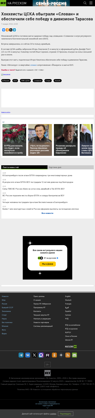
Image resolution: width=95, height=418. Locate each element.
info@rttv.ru (54, 386)
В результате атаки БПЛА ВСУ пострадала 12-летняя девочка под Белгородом (37, 182)
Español (68, 311)
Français (68, 304)
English (68, 296)
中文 (67, 319)
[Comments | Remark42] (47, 98)
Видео (4, 333)
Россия (4, 304)
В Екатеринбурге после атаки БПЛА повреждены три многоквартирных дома (37, 175)
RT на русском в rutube (47, 355)
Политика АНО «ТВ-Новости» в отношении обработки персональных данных (47, 389)
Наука (4, 318)
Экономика (6, 311)
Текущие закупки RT (41, 315)
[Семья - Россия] (51, 3)
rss (67, 355)
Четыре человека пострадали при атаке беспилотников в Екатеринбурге (35, 202)
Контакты (37, 311)
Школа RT (69, 340)
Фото (4, 330)
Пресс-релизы (39, 296)
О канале (37, 300)
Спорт (48, 80)
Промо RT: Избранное (42, 304)
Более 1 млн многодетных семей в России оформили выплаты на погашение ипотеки (40, 209)
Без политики (7, 322)
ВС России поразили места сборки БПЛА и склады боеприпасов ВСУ (33, 195)
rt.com (18, 381)
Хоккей (57, 80)
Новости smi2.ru (5, 112)
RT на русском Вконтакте (27, 355)
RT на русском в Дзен (61, 355)
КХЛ (15, 80)
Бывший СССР (7, 307)
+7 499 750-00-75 (87, 384)
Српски (68, 315)
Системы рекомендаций (43, 326)
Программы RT (39, 307)
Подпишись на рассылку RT (74, 355)
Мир (3, 300)
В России (5, 80)
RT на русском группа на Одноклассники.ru (54, 355)
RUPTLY (68, 332)
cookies (53, 414)
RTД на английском (72, 325)
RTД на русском (71, 328)
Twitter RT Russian (34, 355)
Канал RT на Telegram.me (21, 355)
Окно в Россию (71, 336)
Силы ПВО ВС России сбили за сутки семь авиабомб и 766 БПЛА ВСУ (33, 188)
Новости (5, 296)
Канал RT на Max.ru (41, 355)
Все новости (47, 213)
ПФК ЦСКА (25, 80)
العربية (67, 307)
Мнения (5, 326)
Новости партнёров (41, 322)
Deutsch (68, 300)
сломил (33, 65)
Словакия (37, 80)
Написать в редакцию (42, 318)
